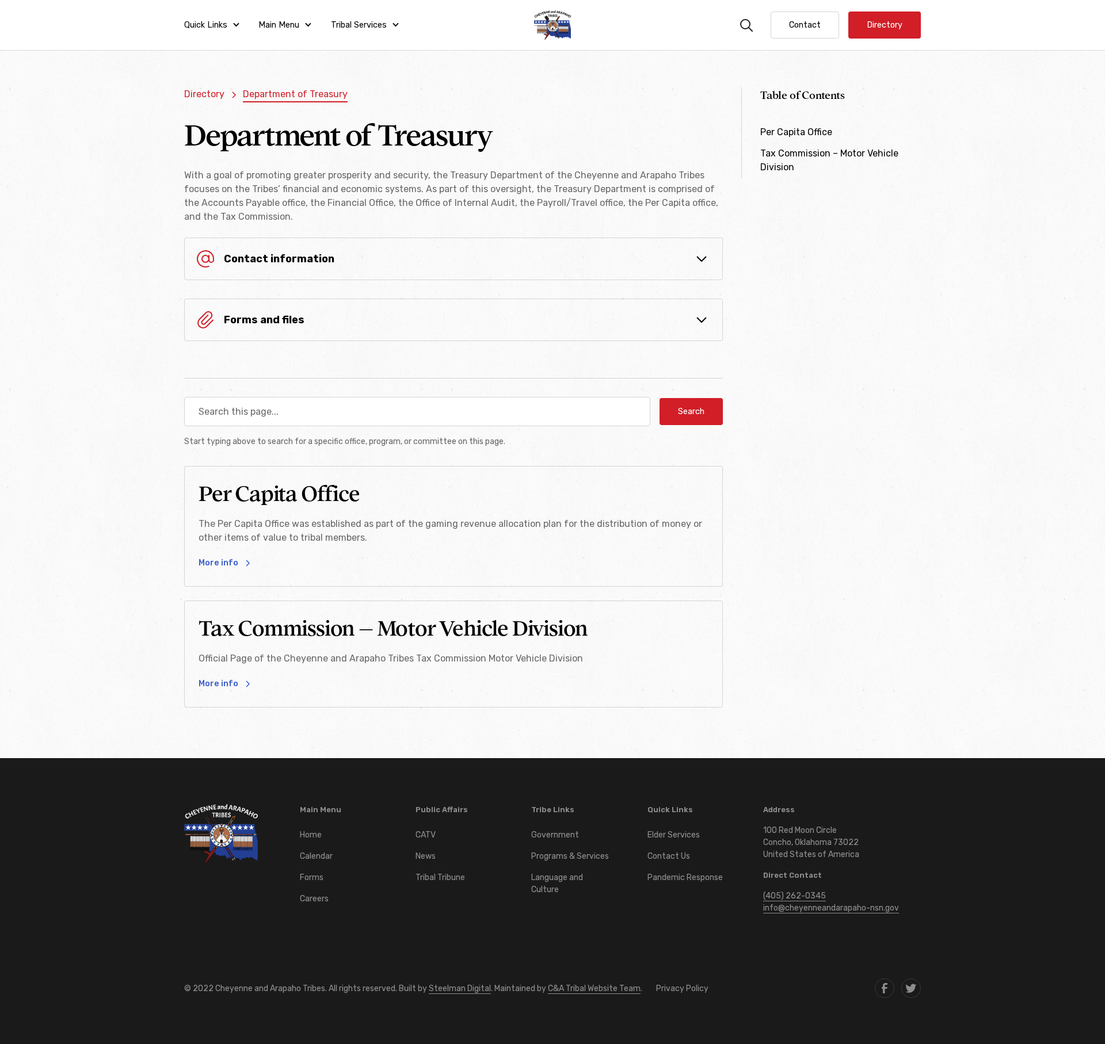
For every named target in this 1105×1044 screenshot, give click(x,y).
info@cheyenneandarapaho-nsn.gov (831, 908)
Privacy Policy (682, 988)
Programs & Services (570, 856)
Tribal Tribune (440, 877)
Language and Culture (557, 883)
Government (555, 835)
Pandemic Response (685, 877)
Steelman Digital (460, 988)
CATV (426, 835)
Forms (311, 877)
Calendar (316, 856)
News (426, 856)
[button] (212, 25)
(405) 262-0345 (794, 896)
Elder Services (673, 835)
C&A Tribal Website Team (594, 988)
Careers (314, 899)
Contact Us (668, 856)
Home (311, 835)
